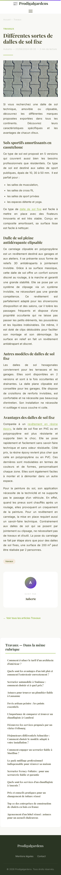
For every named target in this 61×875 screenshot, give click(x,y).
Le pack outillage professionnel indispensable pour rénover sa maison (29, 762)
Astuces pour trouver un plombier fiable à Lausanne (30, 694)
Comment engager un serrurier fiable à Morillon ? (29, 751)
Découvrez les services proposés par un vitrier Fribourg (29, 726)
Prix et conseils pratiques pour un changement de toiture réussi (26, 794)
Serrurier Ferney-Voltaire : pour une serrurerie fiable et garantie (28, 773)
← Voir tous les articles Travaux (22, 618)
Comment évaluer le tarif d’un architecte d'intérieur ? (30, 662)
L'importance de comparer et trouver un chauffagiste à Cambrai (30, 715)
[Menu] (30, 11)
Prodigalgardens (30, 3)
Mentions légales (24, 856)
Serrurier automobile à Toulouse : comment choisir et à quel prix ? (26, 683)
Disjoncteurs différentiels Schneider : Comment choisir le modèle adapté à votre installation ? (28, 739)
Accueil (7, 19)
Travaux (17, 19)
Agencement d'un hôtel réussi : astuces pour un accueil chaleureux (29, 816)
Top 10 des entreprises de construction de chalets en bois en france (29, 805)
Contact (41, 856)
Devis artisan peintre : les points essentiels (25, 705)
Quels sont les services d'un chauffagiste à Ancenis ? (30, 783)
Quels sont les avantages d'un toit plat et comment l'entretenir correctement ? (30, 672)
